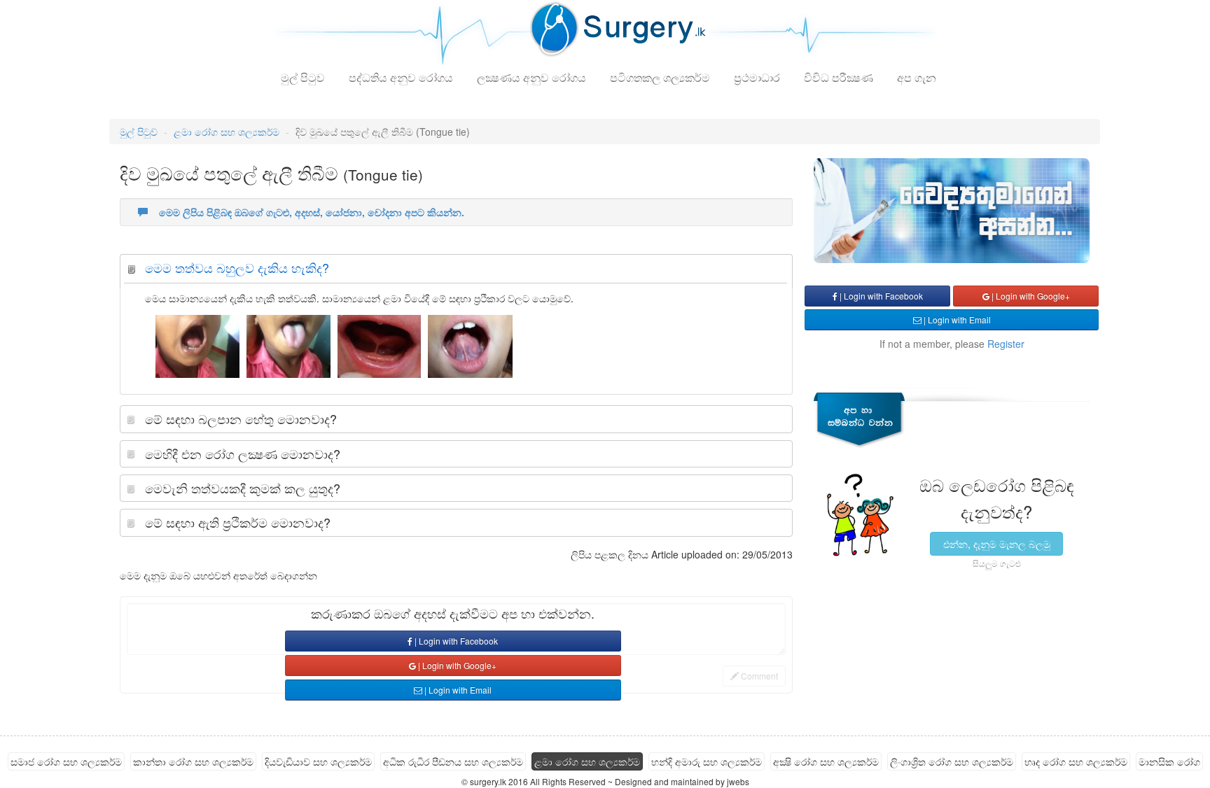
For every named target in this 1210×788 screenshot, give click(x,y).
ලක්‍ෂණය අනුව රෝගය (531, 77)
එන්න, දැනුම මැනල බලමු (996, 544)
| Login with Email (457, 690)
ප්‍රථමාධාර (757, 77)
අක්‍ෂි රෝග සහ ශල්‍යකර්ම (826, 761)
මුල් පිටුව (303, 77)
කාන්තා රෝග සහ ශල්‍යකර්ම (193, 761)
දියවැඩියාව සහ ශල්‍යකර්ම (318, 761)
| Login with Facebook (455, 641)
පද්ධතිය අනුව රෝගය (401, 77)
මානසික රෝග (1169, 761)
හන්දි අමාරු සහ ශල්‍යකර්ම (706, 761)
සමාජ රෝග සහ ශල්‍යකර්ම (66, 761)
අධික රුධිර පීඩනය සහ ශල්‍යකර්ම (453, 761)
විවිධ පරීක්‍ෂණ (838, 77)
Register (1005, 344)
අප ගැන (916, 77)
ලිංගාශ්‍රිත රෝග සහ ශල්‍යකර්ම (951, 761)
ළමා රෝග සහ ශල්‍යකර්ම (226, 132)
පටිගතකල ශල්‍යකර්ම (660, 77)
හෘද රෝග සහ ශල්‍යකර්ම (1075, 761)
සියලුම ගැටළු (997, 563)
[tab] (456, 271)
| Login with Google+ (456, 665)
